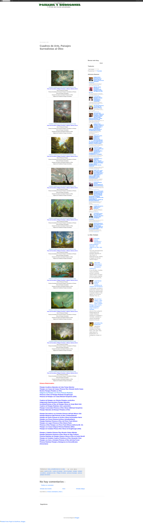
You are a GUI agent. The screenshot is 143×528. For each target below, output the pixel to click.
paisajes (75, 471)
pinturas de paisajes (72, 473)
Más (98, 85)
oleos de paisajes (68, 471)
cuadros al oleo (48, 471)
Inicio (63, 488)
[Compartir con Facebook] (74, 469)
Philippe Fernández (61, 473)
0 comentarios (95, 85)
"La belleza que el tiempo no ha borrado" (98, 207)
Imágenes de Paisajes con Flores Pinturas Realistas (56, 393)
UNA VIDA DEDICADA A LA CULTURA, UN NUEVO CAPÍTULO (99, 106)
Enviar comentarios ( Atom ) (54, 491)
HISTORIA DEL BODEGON (98, 323)
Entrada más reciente (46, 488)
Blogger (77, 517)
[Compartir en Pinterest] (76, 469)
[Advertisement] (67, 15)
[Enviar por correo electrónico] (70, 469)
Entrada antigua (80, 488)
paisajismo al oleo (51, 473)
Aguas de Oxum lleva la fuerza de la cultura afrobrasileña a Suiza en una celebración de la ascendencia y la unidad (96, 151)
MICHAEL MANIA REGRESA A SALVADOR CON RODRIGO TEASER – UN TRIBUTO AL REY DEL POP (95, 244)
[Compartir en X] (73, 469)
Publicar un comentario (47, 485)
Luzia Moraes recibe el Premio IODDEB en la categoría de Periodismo (98, 99)
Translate (99, 71)
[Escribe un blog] (72, 469)
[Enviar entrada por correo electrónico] (68, 469)
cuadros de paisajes (58, 471)
